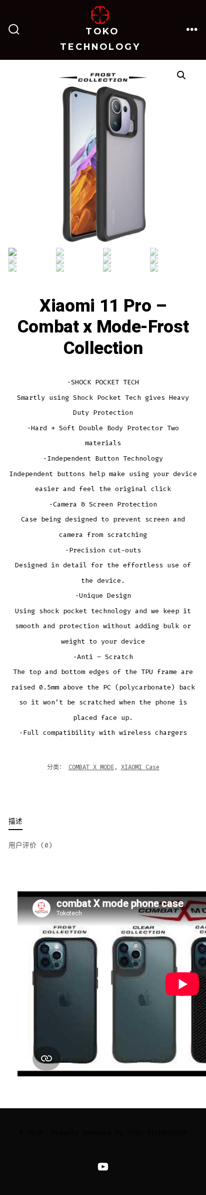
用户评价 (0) (30, 845)
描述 (15, 821)
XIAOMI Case (140, 767)
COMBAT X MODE (91, 767)
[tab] (94, 822)
